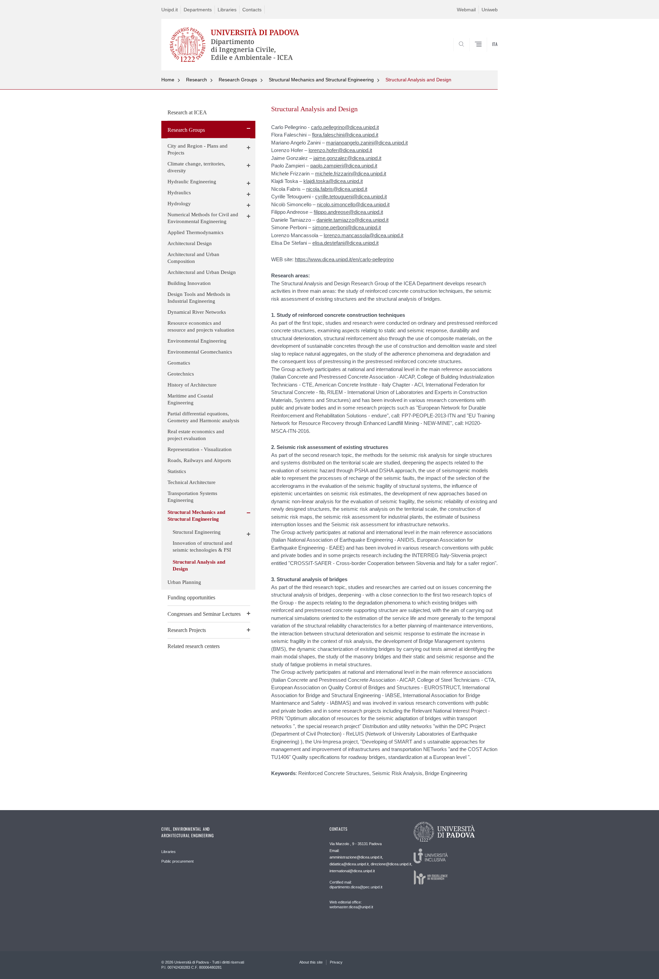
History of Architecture (192, 385)
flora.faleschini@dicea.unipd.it (345, 135)
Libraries (227, 9)
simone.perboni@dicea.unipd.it (346, 227)
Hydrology (179, 203)
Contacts (252, 9)
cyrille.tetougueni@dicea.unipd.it (351, 196)
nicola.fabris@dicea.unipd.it (336, 189)
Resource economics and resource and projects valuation (200, 326)
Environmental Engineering (197, 341)
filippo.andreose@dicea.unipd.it (348, 212)
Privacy (336, 962)
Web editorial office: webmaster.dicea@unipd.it (351, 904)
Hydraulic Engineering (191, 181)
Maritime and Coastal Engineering (190, 399)
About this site (311, 962)
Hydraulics (179, 192)
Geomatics (178, 363)
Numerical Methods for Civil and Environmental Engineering (202, 218)
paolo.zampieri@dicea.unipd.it (343, 166)
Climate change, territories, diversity (196, 167)
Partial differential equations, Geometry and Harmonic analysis (203, 417)
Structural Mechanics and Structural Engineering (321, 79)
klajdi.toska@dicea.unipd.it (333, 181)
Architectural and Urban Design (201, 272)
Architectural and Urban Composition (193, 258)
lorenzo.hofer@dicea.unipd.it (340, 150)
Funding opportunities (191, 597)
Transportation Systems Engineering (192, 497)
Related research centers (193, 646)
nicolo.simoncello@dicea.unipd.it (353, 204)
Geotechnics (180, 374)
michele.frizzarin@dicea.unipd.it (350, 173)
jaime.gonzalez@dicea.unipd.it (347, 158)
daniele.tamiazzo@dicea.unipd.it (352, 220)
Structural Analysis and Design (418, 79)
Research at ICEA (187, 112)
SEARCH (485, 53)
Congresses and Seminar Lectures (204, 614)
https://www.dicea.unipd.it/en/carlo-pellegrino (344, 259)
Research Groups (238, 79)
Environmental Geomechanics (199, 352)
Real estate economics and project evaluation (195, 435)
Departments (198, 9)
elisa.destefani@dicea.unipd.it (345, 243)
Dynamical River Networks (196, 312)
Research (196, 79)
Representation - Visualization (199, 449)
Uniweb (490, 9)
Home (167, 79)
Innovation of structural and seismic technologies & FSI (202, 546)
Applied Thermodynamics (195, 232)
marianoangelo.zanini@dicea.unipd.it (367, 143)
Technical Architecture (191, 482)
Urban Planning (184, 582)
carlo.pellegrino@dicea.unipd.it (345, 127)
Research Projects (186, 630)
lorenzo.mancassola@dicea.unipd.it (363, 235)
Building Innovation (189, 283)
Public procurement (177, 861)
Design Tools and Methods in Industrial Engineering (198, 297)
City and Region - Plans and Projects (197, 149)
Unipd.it (169, 9)
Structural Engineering (197, 532)
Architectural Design (189, 243)
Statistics (176, 471)
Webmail (466, 9)
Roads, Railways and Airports (199, 460)
